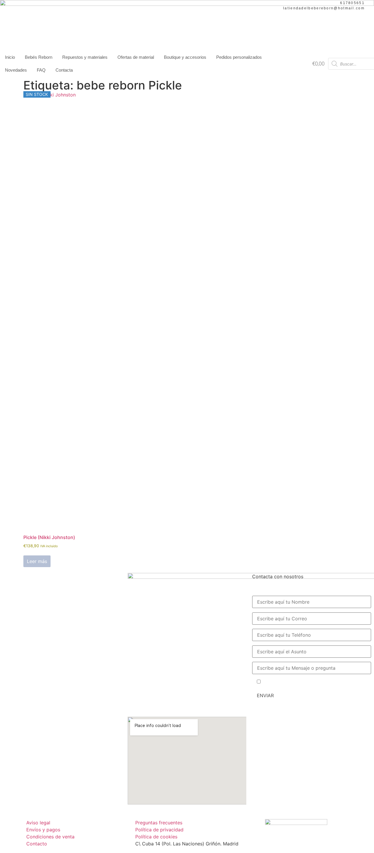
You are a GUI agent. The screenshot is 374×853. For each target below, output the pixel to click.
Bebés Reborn (38, 57)
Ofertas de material (135, 57)
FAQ (41, 70)
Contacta (64, 70)
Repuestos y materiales (85, 57)
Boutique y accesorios (185, 57)
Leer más (37, 561)
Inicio (10, 57)
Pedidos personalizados (239, 57)
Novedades (16, 70)
